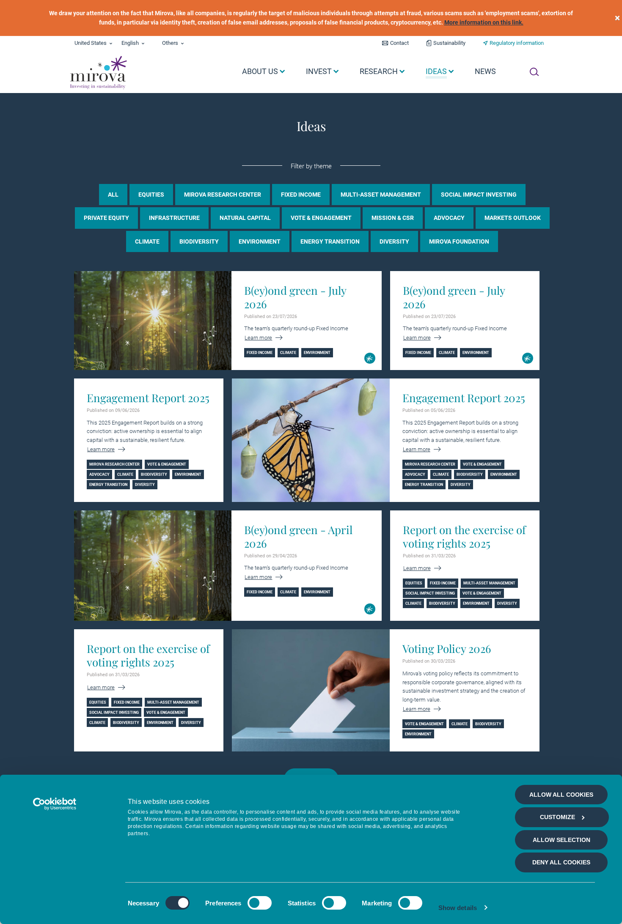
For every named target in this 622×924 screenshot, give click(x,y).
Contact (399, 43)
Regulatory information (517, 43)
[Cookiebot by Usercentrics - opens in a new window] (55, 804)
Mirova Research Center (222, 194)
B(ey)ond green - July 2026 (295, 297)
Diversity (394, 241)
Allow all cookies (561, 794)
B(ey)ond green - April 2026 (298, 536)
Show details (457, 907)
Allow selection (561, 839)
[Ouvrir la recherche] (534, 72)
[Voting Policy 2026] (310, 690)
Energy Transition (330, 241)
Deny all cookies (561, 862)
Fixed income (301, 194)
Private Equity (106, 217)
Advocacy (449, 217)
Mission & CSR (393, 217)
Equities (151, 194)
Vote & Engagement (321, 217)
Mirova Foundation (459, 241)
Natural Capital (245, 217)
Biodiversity (199, 241)
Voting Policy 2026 (446, 648)
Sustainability (449, 43)
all (113, 194)
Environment (260, 241)
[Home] (98, 73)
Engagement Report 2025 (148, 398)
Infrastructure (174, 217)
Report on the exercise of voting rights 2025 (464, 536)
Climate (147, 241)
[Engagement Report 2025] (310, 440)
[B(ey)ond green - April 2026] (152, 565)
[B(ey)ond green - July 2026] (152, 320)
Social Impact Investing (479, 194)
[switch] (260, 903)
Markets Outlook (512, 217)
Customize (557, 817)
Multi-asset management (381, 194)
